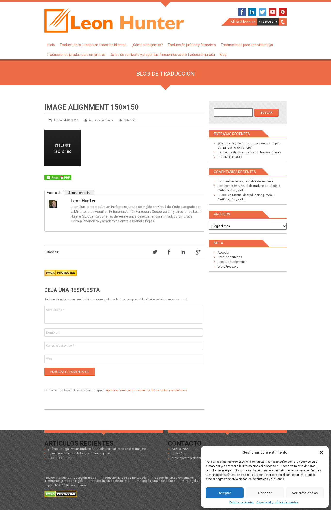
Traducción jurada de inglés (64, 481)
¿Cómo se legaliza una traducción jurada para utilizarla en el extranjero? (98, 449)
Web (49, 358)
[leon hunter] (57, 204)
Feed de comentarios (232, 261)
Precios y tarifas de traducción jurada (70, 477)
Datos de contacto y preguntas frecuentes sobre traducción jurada (162, 54)
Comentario (55, 309)
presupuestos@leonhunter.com (194, 458)
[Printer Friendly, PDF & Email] (57, 179)
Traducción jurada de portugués (124, 477)
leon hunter (83, 200)
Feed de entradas (230, 257)
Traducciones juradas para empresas (76, 54)
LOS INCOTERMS (230, 157)
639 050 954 (268, 22)
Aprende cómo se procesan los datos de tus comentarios (146, 390)
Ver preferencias (305, 493)
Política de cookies (241, 502)
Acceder (223, 252)
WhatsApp (179, 453)
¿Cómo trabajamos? (147, 45)
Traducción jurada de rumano (172, 477)
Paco (221, 181)
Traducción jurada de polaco (155, 481)
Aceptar (225, 493)
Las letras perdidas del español (251, 181)
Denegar (265, 493)
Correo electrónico (60, 345)
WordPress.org (228, 266)
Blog (223, 54)
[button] (321, 452)
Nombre (53, 332)
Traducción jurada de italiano (109, 481)
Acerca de (54, 193)
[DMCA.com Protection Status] (60, 277)
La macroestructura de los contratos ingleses (249, 152)
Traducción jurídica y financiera (192, 45)
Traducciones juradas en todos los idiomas (93, 45)
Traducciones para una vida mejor (247, 45)
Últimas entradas (79, 193)
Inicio (51, 45)
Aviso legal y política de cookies (277, 502)
